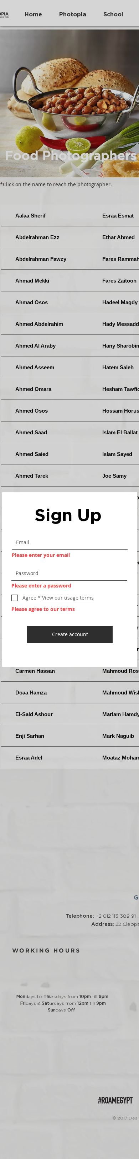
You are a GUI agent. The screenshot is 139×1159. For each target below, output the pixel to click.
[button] (67, 597)
